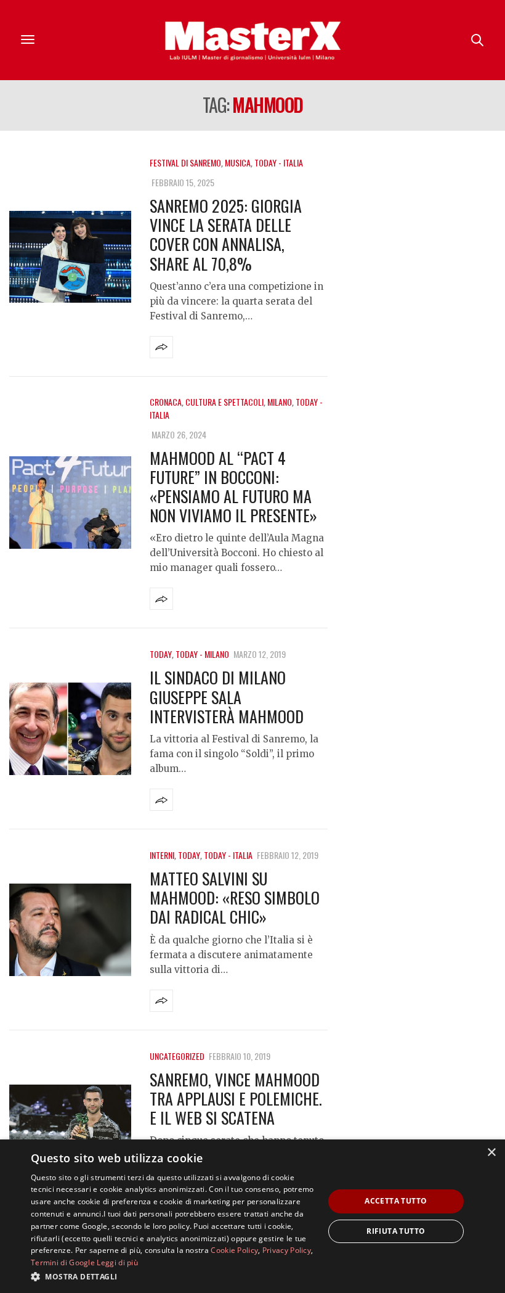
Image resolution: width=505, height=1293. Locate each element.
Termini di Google (63, 1262)
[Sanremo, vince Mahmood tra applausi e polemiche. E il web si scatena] (70, 1131)
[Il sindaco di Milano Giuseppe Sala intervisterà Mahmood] (70, 729)
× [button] (491, 1152)
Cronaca (166, 401)
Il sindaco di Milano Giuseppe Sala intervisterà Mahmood (227, 696)
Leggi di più (117, 1262)
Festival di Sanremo (185, 162)
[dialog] (252, 1216)
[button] (173, 1276)
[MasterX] (252, 40)
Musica (238, 162)
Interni (162, 854)
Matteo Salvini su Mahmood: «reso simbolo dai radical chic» (235, 897)
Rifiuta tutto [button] (395, 1231)
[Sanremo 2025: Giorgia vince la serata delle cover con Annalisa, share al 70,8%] (70, 257)
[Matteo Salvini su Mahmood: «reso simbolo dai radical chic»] (70, 930)
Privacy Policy (286, 1250)
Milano (279, 401)
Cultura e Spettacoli (224, 401)
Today (161, 653)
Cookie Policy (234, 1250)
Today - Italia (278, 162)
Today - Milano (202, 653)
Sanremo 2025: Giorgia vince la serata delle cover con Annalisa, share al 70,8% (226, 235)
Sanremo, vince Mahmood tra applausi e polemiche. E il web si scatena (236, 1098)
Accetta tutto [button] (396, 1201)
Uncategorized (177, 1055)
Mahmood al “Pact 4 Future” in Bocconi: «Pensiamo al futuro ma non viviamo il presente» (233, 487)
